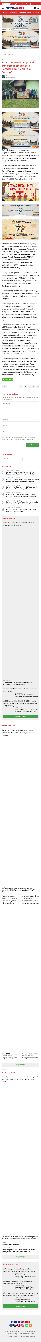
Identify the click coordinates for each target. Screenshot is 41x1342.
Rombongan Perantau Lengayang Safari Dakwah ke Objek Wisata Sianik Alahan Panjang (25, 1276)
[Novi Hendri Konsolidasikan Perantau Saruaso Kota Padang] (20, 690)
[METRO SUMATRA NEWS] (14, 8)
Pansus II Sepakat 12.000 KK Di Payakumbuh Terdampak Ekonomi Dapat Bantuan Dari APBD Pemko (21, 488)
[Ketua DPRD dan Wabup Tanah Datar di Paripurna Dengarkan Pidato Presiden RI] (10, 973)
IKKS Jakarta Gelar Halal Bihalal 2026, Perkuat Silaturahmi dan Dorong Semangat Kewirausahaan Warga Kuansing (26, 710)
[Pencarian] (38, 8)
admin (8, 76)
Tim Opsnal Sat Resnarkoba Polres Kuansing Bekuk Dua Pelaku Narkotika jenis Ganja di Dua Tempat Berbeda (20, 1238)
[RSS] (30, 1325)
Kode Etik (23, 1331)
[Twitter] (15, 1325)
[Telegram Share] (33, 386)
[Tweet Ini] (25, 386)
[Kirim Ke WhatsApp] (37, 386)
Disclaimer (32, 1331)
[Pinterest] (18, 1325)
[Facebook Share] (21, 386)
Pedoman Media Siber (26, 1334)
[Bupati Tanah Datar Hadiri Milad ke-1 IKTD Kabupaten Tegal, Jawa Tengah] (20, 600)
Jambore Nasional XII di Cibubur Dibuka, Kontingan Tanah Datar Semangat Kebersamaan (30, 1056)
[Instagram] (22, 1325)
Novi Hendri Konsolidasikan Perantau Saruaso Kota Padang (26, 696)
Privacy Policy (12, 1334)
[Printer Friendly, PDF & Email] (7, 379)
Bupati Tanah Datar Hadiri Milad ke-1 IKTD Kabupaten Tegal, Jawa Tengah (17, 683)
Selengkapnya (20, 716)
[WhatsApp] (26, 1325)
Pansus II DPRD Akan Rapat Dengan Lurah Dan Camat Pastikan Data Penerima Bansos (22, 503)
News (3, 59)
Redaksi (14, 1331)
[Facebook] (11, 1325)
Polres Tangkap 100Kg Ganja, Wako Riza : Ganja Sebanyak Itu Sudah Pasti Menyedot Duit (19, 1251)
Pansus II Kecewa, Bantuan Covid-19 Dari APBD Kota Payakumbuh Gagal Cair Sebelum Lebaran (22, 480)
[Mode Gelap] (35, 8)
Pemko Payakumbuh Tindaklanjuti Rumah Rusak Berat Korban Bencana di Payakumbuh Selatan (24, 1300)
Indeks (7, 1331)
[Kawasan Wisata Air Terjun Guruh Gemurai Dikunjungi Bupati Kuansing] (20, 1282)
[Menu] (3, 8)
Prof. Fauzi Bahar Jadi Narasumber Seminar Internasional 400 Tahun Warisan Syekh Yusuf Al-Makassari (19, 890)
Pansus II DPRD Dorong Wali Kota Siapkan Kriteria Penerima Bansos (21, 510)
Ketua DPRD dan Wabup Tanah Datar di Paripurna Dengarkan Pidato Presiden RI (10, 1056)
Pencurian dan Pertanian (10, 1244)
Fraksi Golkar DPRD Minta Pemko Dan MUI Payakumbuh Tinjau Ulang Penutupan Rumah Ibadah (22, 495)
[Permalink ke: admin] (3, 76)
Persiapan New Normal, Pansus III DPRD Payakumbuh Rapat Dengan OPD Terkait (20, 473)
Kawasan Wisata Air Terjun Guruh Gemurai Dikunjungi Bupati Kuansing (24, 1288)
